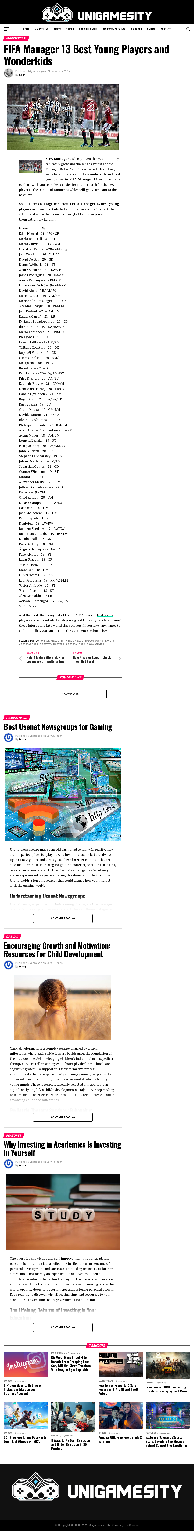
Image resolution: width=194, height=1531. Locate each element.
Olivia (22, 739)
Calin (22, 74)
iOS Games (136, 29)
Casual (151, 29)
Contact (165, 29)
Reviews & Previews (113, 29)
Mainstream (41, 29)
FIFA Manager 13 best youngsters (42, 644)
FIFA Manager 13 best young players (90, 641)
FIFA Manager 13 (53, 641)
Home (26, 29)
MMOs (57, 29)
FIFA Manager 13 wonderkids (85, 644)
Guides (70, 29)
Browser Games (88, 29)
